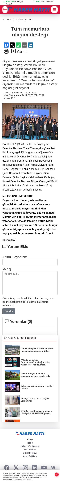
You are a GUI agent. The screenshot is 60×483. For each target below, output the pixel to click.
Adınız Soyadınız (14, 257)
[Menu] (54, 9)
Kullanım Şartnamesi (30, 446)
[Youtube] (44, 468)
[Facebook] (7, 468)
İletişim (30, 443)
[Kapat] (57, 474)
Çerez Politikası (30, 456)
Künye (30, 439)
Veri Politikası (30, 449)
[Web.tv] (53, 468)
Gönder (8, 311)
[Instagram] (25, 468)
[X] (16, 468)
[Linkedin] (35, 468)
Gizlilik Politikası (30, 453)
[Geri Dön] (5, 9)
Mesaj (6, 269)
